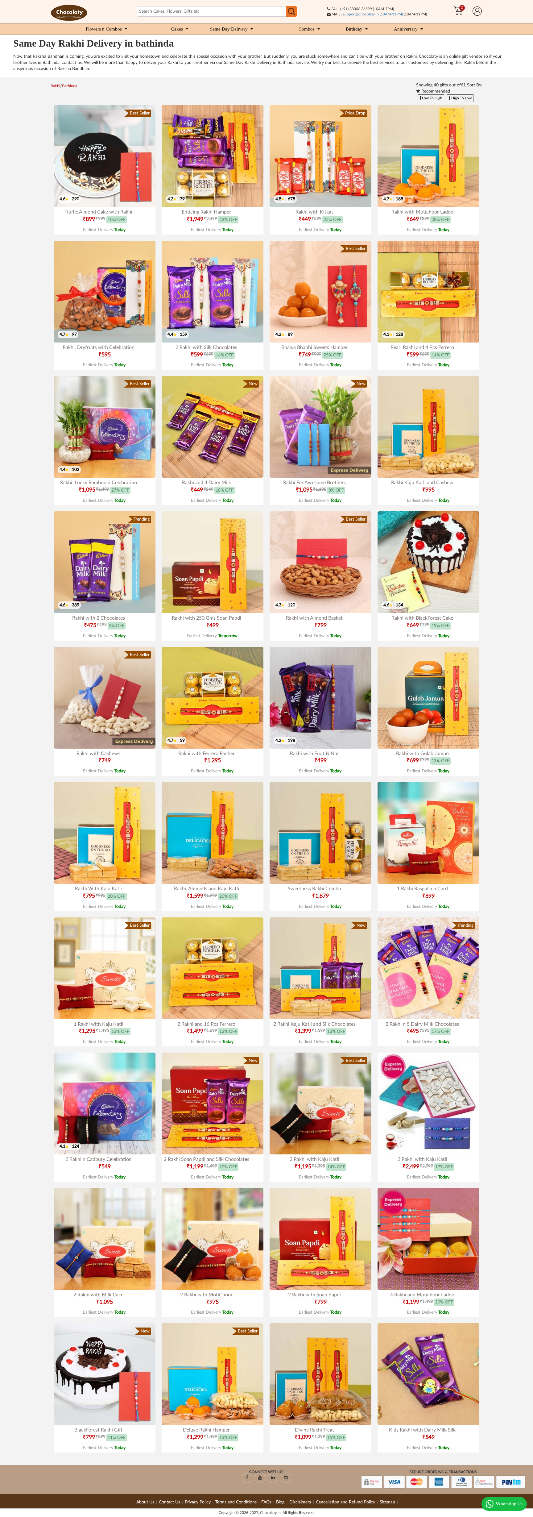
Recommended (435, 91)
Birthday (354, 29)
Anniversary (406, 29)
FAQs (266, 1502)
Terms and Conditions (236, 1502)
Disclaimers (300, 1502)
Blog (281, 1502)
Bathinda (69, 86)
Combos (307, 29)
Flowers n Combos (104, 29)
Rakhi (55, 86)
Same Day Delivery (229, 29)
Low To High (431, 98)
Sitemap (387, 1502)
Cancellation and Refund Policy (345, 1502)
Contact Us (169, 1502)
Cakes (177, 29)
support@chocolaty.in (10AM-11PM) (373, 14)
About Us (145, 1502)
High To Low (461, 98)
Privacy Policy (198, 1502)
